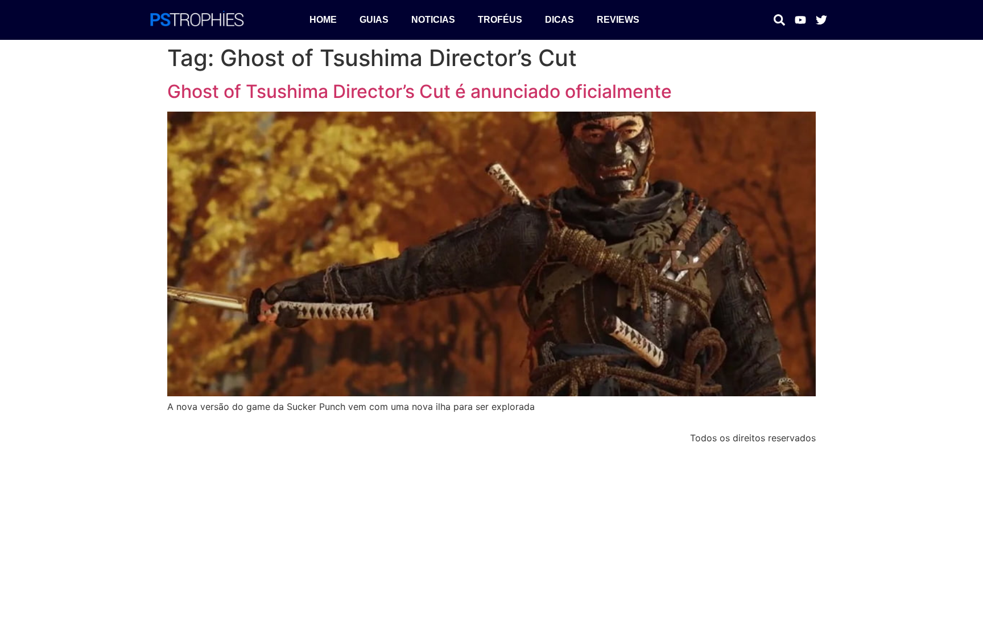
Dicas (559, 19)
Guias (374, 19)
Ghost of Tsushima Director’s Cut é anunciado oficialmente (419, 91)
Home (323, 19)
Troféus (500, 19)
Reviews (618, 19)
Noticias (433, 19)
